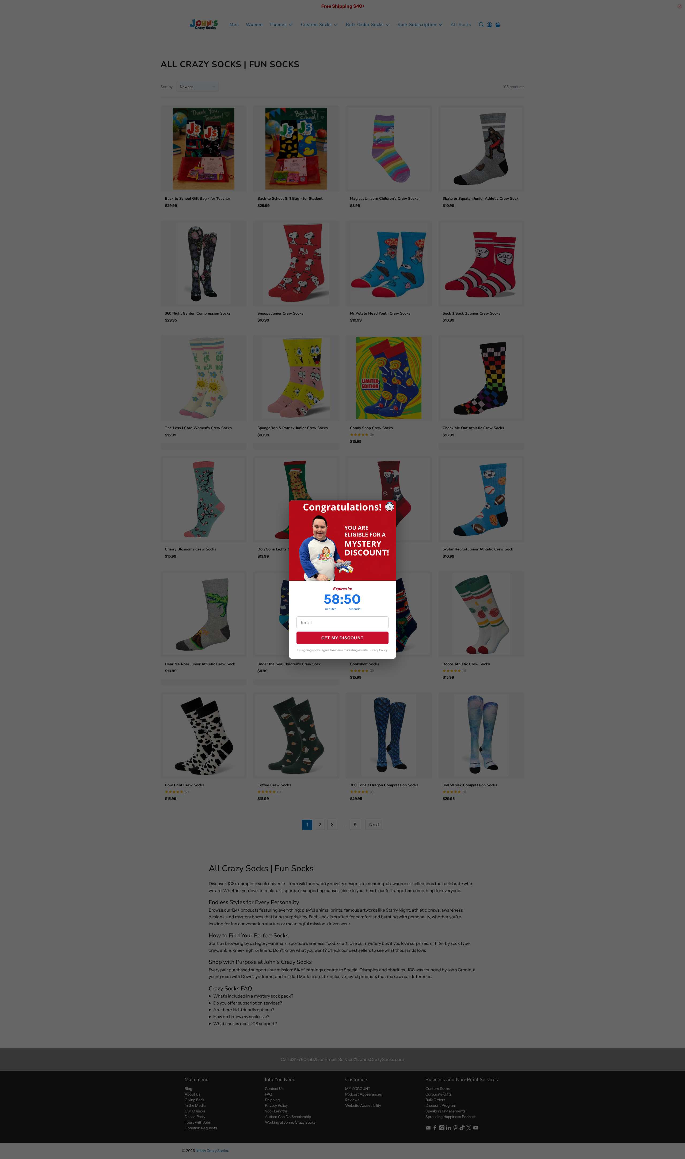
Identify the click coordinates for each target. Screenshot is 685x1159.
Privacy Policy (377, 650)
